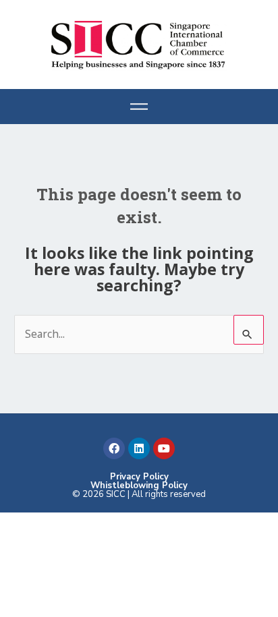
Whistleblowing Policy (139, 485)
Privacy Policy (139, 477)
